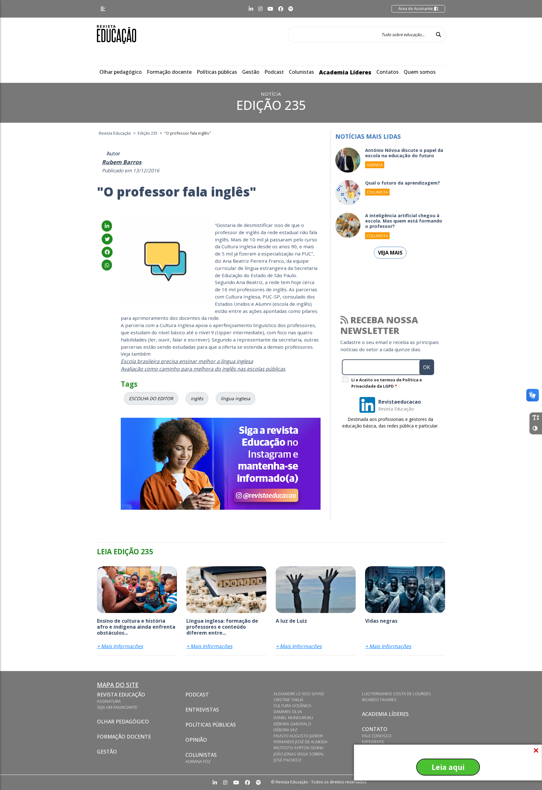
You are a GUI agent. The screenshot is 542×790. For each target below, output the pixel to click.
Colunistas (301, 71)
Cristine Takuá (288, 699)
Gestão (250, 71)
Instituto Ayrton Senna (298, 747)
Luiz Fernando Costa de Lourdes (396, 693)
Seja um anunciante (117, 707)
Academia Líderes (345, 72)
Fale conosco (376, 736)
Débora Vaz (285, 730)
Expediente (373, 741)
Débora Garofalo (292, 724)
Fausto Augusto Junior (298, 736)
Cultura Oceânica (292, 705)
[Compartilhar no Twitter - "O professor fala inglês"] (107, 239)
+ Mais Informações (120, 646)
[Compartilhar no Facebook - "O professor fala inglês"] (107, 252)
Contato (374, 729)
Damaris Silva (288, 711)
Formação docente (169, 71)
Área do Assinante (416, 8)
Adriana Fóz (197, 761)
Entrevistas (202, 709)
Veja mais (390, 252)
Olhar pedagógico (120, 71)
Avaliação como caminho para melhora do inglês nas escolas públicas (203, 368)
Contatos (387, 71)
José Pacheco (287, 760)
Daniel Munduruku (293, 717)
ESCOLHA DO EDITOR (151, 398)
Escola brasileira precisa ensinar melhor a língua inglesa (187, 361)
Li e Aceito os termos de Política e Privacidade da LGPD (386, 383)
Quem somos (420, 71)
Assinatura (109, 701)
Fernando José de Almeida (300, 741)
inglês (197, 398)
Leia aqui (448, 767)
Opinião (196, 739)
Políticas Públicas (210, 724)
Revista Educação (121, 694)
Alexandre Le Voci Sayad (299, 693)
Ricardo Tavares (379, 699)
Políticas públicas (217, 71)
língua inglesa (235, 398)
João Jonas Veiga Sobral (299, 754)
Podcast (274, 71)
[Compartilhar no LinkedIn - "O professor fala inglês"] (107, 226)
